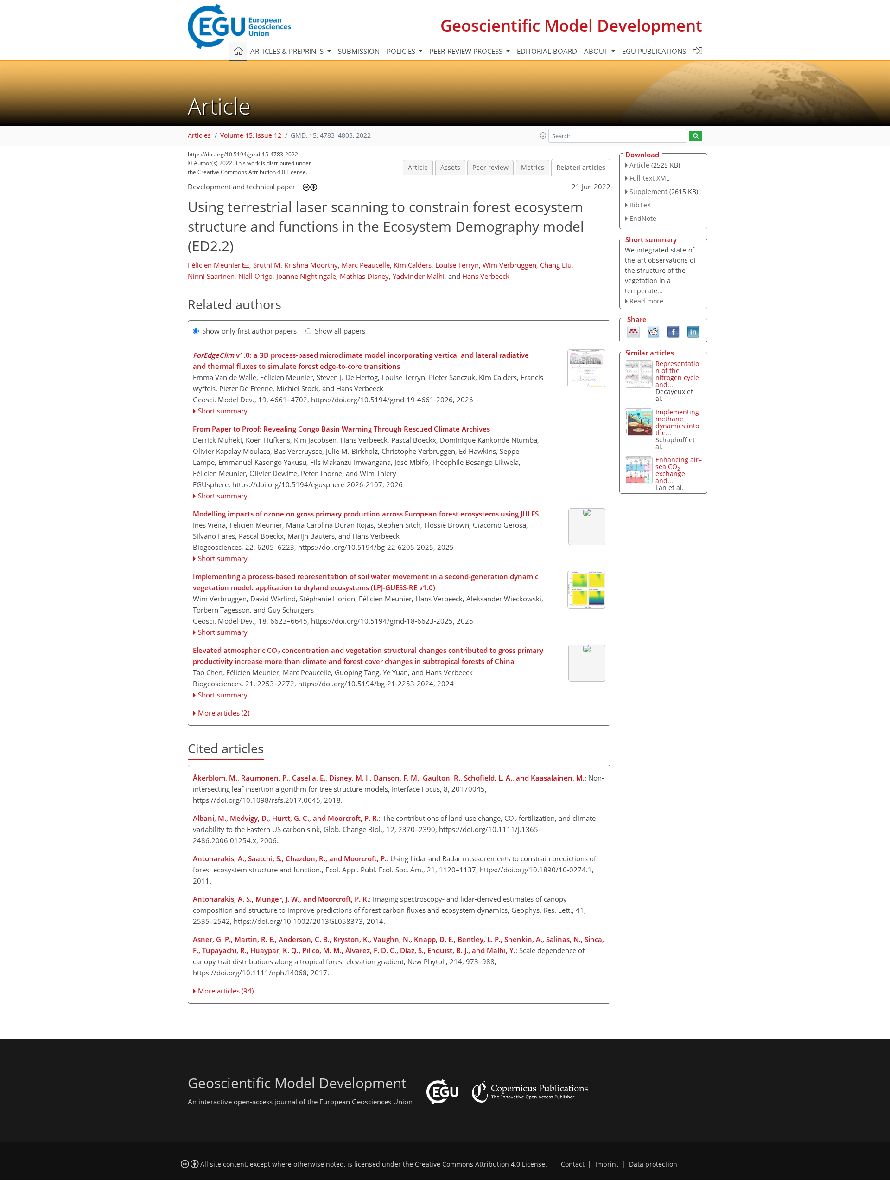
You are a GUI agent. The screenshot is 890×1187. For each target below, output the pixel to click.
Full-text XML (649, 178)
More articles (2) (223, 712)
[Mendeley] (633, 331)
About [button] (597, 51)
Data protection (653, 1164)
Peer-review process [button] (466, 51)
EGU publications (654, 51)
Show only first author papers (249, 330)
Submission (359, 51)
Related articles (580, 167)
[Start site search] (695, 136)
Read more (646, 301)
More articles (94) (226, 990)
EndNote (642, 218)
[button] (543, 135)
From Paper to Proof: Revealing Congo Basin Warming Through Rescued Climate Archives (341, 428)
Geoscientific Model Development (571, 25)
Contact (573, 1164)
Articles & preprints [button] (287, 51)
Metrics (532, 167)
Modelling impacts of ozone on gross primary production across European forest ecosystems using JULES (366, 513)
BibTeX (640, 204)
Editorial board (547, 51)
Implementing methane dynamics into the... (677, 422)
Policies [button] (402, 51)
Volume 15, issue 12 (250, 135)
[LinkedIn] (693, 331)
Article (418, 167)
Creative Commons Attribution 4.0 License (480, 1164)
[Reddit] (653, 331)
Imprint (606, 1164)
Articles (199, 135)
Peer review (490, 167)
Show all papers (340, 330)
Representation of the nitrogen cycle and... (677, 374)
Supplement (648, 191)
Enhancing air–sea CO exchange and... (678, 470)
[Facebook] (673, 331)
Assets (450, 167)
